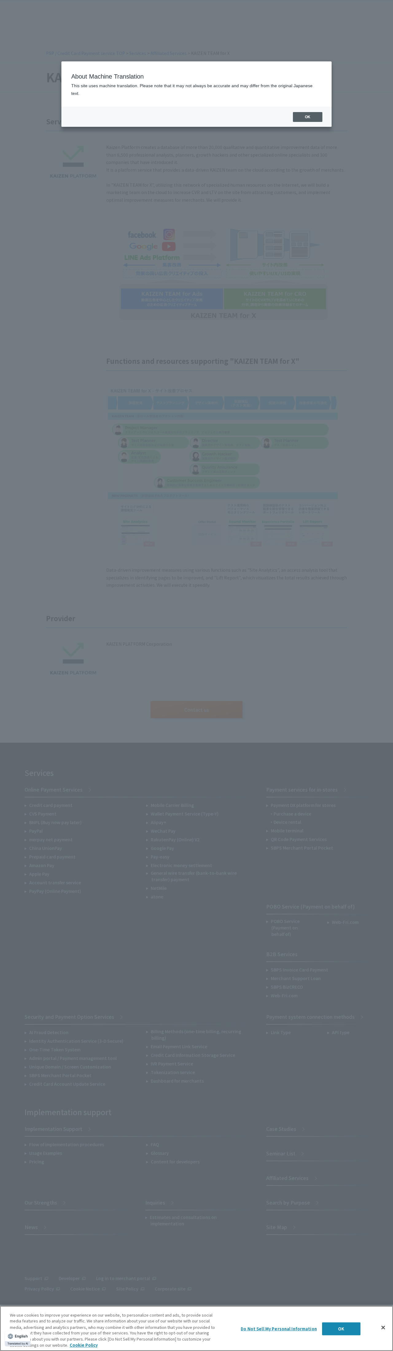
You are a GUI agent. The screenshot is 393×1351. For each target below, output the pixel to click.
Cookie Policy (84, 1345)
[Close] (383, 1327)
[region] (196, 1328)
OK (341, 1329)
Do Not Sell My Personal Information (279, 1329)
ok (307, 117)
